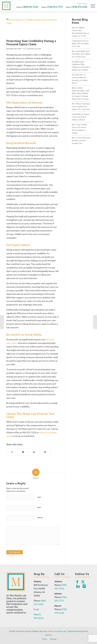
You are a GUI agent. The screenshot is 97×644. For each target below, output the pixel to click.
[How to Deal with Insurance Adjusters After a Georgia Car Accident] (95, 322)
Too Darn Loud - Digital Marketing (68, 631)
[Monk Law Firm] (10, 6)
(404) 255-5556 (30, 6)
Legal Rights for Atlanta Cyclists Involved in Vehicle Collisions (80, 117)
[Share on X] (23, 452)
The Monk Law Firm (33, 49)
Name (39, 497)
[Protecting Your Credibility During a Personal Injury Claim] (32, 28)
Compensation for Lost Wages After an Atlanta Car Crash (80, 43)
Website (40, 517)
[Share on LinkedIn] (34, 452)
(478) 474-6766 (79, 6)
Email (39, 507)
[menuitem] (91, 6)
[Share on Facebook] (11, 452)
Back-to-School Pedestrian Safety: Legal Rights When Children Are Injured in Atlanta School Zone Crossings (80, 93)
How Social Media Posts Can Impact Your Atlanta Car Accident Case (81, 54)
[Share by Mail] (45, 452)
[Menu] (91, 6)
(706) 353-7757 (55, 6)
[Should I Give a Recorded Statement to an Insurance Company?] (2, 322)
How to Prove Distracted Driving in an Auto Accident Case (81, 140)
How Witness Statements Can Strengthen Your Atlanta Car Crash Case (81, 106)
